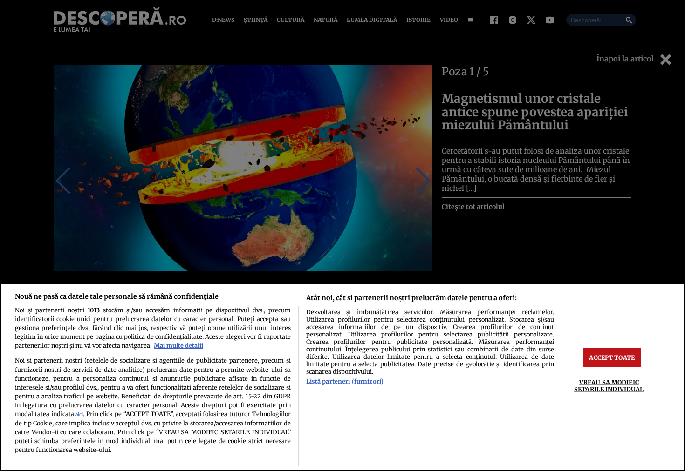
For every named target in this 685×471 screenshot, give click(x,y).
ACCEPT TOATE (612, 357)
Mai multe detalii (178, 345)
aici (79, 414)
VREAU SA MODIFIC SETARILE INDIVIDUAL (609, 385)
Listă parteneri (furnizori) (345, 381)
